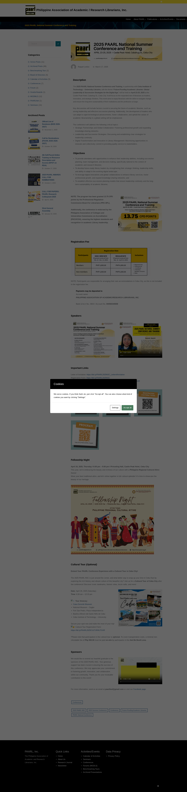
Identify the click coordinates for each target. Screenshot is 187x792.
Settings (115, 408)
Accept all (127, 408)
